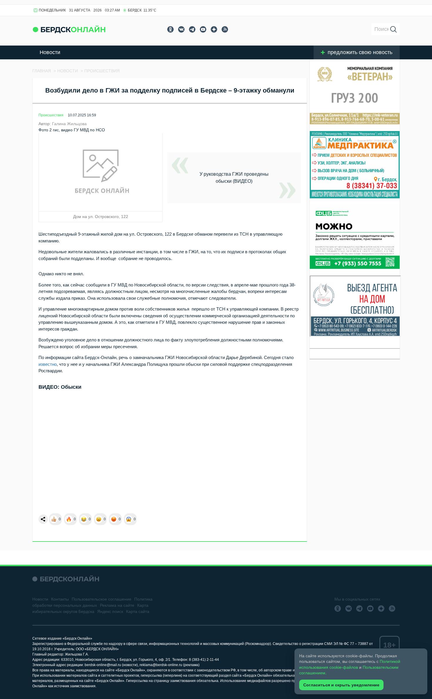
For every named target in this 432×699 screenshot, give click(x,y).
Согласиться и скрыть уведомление (341, 685)
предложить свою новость (360, 52)
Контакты (60, 599)
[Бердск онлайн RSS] (225, 29)
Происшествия (50, 115)
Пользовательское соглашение (101, 599)
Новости (50, 52)
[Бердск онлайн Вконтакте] (181, 29)
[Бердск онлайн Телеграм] (192, 29)
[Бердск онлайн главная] (65, 579)
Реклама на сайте (117, 605)
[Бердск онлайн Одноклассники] (170, 29)
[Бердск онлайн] (69, 29)
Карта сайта (137, 611)
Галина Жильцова (69, 123)
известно (47, 364)
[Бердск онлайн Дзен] (214, 29)
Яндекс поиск (110, 611)
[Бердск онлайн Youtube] (203, 29)
